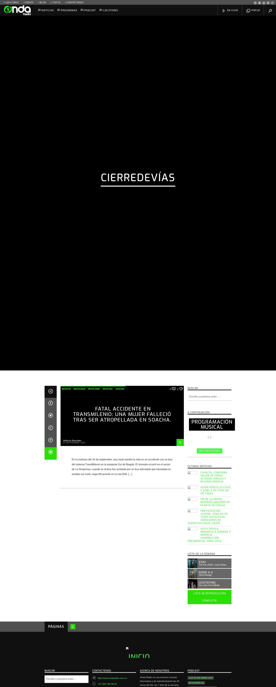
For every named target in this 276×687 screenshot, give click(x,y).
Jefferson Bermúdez (72, 466)
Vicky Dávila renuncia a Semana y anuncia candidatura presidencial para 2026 (209, 560)
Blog (43, 2)
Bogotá (66, 414)
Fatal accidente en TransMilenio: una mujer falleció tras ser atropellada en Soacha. (122, 440)
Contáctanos (75, 2)
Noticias (48, 10)
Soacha (119, 414)
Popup (255, 10)
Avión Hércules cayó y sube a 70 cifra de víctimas (215, 515)
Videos (29, 2)
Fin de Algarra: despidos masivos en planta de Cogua (215, 527)
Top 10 (56, 2)
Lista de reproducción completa (209, 622)
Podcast (90, 10)
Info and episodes (209, 476)
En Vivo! (232, 10)
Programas (69, 10)
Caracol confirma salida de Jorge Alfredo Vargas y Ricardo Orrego (213, 502)
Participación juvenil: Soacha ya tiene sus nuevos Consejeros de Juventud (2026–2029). (208, 542)
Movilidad (79, 414)
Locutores (12, 2)
